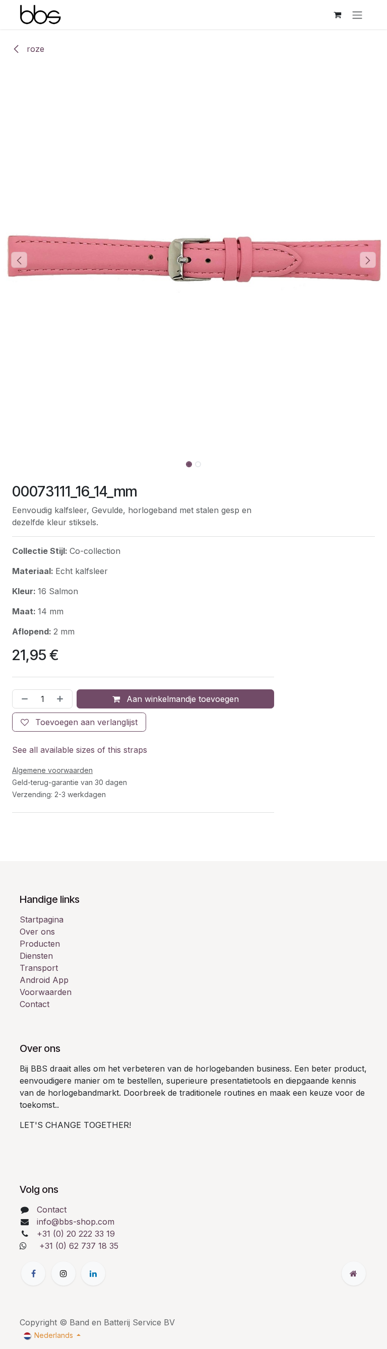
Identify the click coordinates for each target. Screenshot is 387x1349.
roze (34, 49)
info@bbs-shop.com (75, 1222)
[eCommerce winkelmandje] (337, 15)
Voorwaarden (46, 992)
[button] (19, 260)
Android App (44, 980)
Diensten (36, 956)
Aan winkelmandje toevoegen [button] (181, 699)
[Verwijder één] (23, 699)
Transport (39, 968)
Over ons (37, 932)
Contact (34, 1004)
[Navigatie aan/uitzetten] (357, 14)
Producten (40, 944)
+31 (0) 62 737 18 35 (78, 1246)
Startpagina (41, 919)
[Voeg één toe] (62, 699)
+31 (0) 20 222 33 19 (76, 1234)
